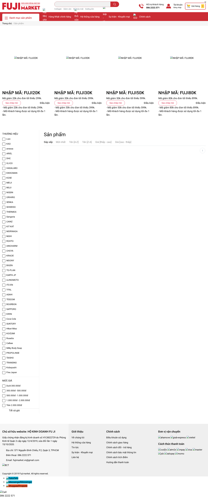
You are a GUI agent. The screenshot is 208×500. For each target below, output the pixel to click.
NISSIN (9, 192)
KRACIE (10, 255)
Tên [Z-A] (87, 142)
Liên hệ (75, 457)
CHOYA (9, 251)
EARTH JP (11, 275)
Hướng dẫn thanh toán (117, 462)
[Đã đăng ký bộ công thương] (5, 465)
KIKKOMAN (11, 173)
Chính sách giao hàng (117, 442)
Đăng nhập (177, 8)
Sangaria (10, 217)
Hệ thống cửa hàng (89, 16)
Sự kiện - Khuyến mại (119, 16)
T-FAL (9, 289)
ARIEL (9, 153)
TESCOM (10, 299)
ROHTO (10, 241)
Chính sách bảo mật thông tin (121, 452)
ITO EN (9, 285)
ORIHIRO (10, 197)
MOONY (10, 260)
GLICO (9, 163)
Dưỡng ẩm (89, 9)
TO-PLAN (10, 270)
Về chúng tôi (78, 437)
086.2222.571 (153, 7)
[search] (114, 4)
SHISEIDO (11, 207)
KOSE (9, 178)
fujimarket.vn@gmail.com (26, 460)
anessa (9, 148)
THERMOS (11, 212)
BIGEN (9, 265)
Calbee (9, 343)
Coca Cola (11, 319)
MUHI (9, 236)
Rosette (10, 338)
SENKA (9, 202)
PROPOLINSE (12, 353)
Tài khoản (178, 4)
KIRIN (9, 314)
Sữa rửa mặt (78, 9)
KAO (8, 144)
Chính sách (144, 16)
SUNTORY (11, 323)
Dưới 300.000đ (13, 385)
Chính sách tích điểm (117, 457)
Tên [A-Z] (74, 142)
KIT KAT (10, 226)
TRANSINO (11, 362)
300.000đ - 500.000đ (16, 390)
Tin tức (75, 447)
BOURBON (11, 304)
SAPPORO (11, 309)
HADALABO (12, 168)
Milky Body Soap (14, 348)
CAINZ (9, 221)
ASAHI (9, 294)
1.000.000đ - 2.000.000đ (18, 400)
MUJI (8, 187)
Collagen (58, 9)
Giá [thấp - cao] (103, 142)
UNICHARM (11, 246)
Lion (8, 139)
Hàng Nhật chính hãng (60, 16)
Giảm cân (67, 9)
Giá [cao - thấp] (123, 142)
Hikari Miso (11, 328)
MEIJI (9, 182)
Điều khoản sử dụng (116, 437)
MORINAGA (12, 231)
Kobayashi (11, 367)
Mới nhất (60, 142)
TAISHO (10, 358)
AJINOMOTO (12, 280)
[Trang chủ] (21, 6)
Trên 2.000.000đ (14, 405)
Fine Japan (11, 372)
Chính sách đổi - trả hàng (119, 447)
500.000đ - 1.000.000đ (17, 395)
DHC (8, 158)
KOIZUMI (10, 333)
